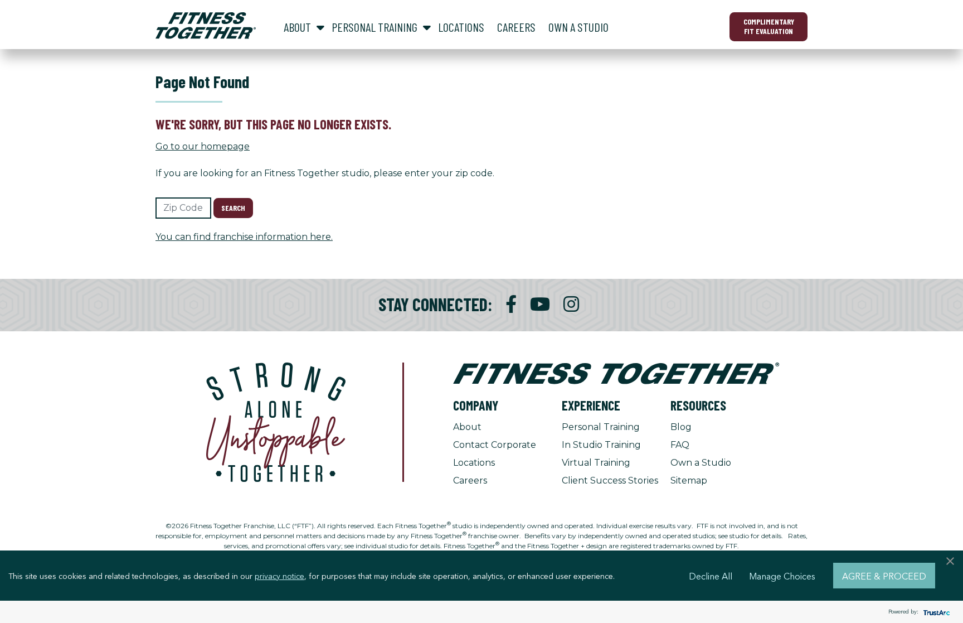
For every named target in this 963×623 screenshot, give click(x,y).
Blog (681, 427)
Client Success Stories (610, 480)
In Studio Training (601, 445)
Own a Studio (700, 462)
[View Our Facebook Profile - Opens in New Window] (511, 304)
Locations (474, 462)
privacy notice (279, 575)
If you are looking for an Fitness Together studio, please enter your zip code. (324, 173)
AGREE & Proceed (884, 575)
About (467, 427)
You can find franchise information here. (244, 236)
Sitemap (688, 480)
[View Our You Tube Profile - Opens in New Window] (540, 304)
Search (233, 208)
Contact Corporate (494, 445)
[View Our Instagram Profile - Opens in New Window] (571, 304)
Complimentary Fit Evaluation (768, 26)
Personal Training (601, 427)
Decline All (710, 575)
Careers (470, 480)
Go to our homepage (202, 146)
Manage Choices (782, 575)
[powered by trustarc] (935, 612)
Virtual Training (596, 462)
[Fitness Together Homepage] (205, 25)
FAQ (679, 445)
